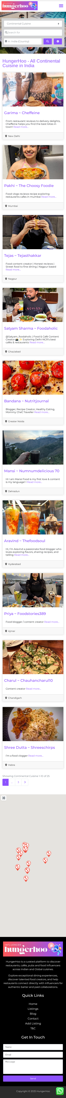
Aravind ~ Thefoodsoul (24, 541)
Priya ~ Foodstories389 (25, 613)
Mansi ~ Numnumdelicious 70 (31, 471)
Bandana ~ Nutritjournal (26, 401)
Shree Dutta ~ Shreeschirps (29, 747)
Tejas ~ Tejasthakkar (22, 255)
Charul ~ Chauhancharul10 (28, 680)
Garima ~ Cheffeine (22, 113)
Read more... (20, 126)
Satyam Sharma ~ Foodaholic (31, 328)
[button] (61, 5)
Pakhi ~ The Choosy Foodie (29, 185)
